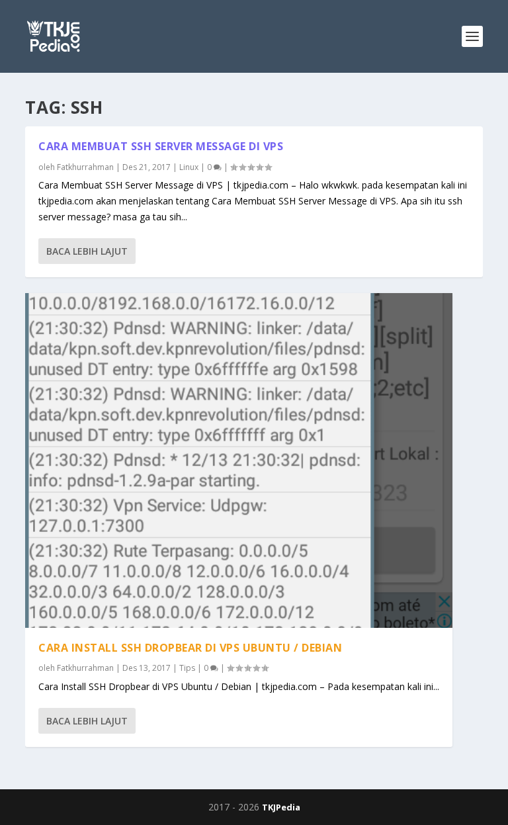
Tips (187, 667)
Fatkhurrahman (85, 167)
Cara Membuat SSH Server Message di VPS (160, 146)
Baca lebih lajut (87, 251)
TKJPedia (281, 807)
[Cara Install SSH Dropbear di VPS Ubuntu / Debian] (238, 460)
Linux (188, 167)
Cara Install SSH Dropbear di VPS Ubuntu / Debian (190, 647)
